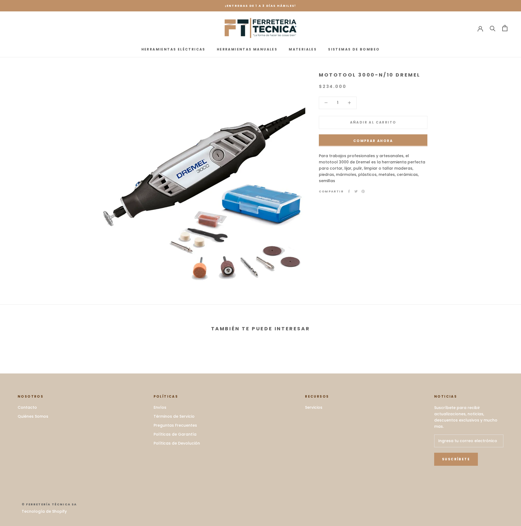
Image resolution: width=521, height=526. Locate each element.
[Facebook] (349, 191)
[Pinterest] (363, 191)
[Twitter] (356, 191)
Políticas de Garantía (175, 434)
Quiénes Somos (33, 416)
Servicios (313, 407)
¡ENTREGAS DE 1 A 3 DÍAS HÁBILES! (260, 6)
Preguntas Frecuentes (175, 425)
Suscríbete (456, 459)
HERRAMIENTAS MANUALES (247, 49)
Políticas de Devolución (177, 443)
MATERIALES (303, 49)
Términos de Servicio (174, 416)
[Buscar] (492, 28)
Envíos (160, 407)
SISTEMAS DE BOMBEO (354, 49)
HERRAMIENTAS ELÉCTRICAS (173, 49)
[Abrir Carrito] (504, 28)
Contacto (27, 407)
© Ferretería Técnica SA (49, 504)
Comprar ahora (373, 140)
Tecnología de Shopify (44, 511)
